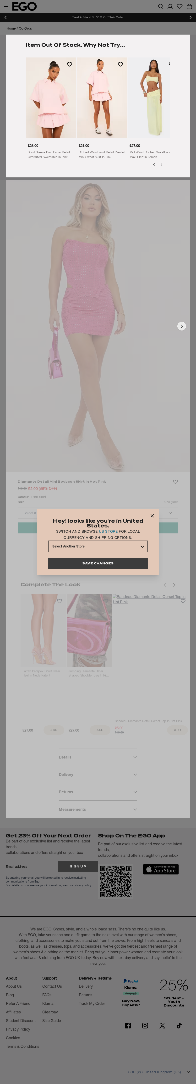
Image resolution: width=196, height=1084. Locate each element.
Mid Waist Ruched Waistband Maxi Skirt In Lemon (150, 154)
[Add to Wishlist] (69, 64)
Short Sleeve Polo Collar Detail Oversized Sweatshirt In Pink (49, 154)
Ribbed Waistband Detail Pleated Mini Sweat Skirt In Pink (102, 154)
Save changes (98, 563)
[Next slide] (190, 17)
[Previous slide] (6, 17)
